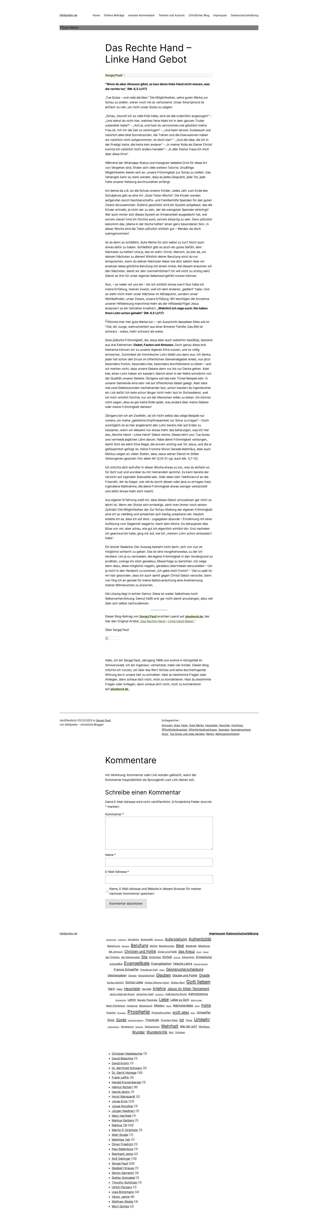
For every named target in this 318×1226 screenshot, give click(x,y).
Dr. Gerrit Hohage (124, 1072)
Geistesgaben (117, 975)
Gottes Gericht (115, 982)
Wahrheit (169, 1026)
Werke (210, 734)
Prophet (111, 1012)
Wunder (138, 1032)
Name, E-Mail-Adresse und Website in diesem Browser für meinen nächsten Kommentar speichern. (155, 891)
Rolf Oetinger (121, 1158)
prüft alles (181, 1012)
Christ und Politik (167, 951)
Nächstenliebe (183, 1005)
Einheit (167, 957)
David (198, 952)
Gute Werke (196, 725)
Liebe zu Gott (179, 1000)
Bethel (153, 946)
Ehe (144, 957)
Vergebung (127, 1026)
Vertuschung (152, 1026)
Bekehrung (113, 946)
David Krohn (120, 1063)
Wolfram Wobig (122, 1201)
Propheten (121, 1013)
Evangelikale (137, 963)
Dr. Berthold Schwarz (127, 1068)
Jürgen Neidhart (123, 1111)
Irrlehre (159, 988)
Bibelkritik (191, 946)
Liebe (164, 999)
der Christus (113, 957)
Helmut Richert (122, 1087)
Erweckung (204, 957)
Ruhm (193, 1013)
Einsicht (177, 957)
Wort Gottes (120, 1206)
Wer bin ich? (188, 1026)
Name (110, 855)
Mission (159, 1005)
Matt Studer (120, 1135)
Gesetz (132, 975)
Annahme (133, 939)
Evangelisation (161, 963)
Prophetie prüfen (161, 1012)
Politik (206, 1005)
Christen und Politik (140, 951)
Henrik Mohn (121, 1092)
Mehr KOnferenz (115, 1005)
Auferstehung (176, 939)
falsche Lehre (182, 963)
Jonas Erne (120, 1101)
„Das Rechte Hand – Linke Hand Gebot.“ (167, 621)
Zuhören (180, 1032)
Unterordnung (113, 1027)
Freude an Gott (149, 969)
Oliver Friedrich (122, 1144)
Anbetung (122, 940)
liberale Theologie (147, 1000)
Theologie (152, 1020)
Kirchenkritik (120, 1000)
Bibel (180, 946)
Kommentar (114, 814)
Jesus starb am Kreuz (121, 994)
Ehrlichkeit (155, 957)
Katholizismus (198, 994)
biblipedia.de (68, 15)
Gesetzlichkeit (146, 975)
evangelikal (116, 963)
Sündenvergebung (135, 1020)
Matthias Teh (121, 1139)
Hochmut (237, 725)
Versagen (139, 1027)
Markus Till (119, 1125)
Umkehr (202, 1019)
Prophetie (139, 1012)
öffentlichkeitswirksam (203, 729)
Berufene (125, 946)
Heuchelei (211, 725)
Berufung (139, 945)
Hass (119, 989)
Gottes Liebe (134, 982)
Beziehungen (166, 946)
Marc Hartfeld (121, 1115)
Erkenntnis (188, 957)
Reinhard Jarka (122, 1154)
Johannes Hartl (145, 994)
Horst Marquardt (123, 1096)
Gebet (161, 970)
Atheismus (159, 940)
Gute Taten (181, 725)
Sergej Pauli (148, 616)
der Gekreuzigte (130, 957)
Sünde (121, 1020)
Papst (197, 1006)
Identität (146, 989)
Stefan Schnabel (123, 1177)
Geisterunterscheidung (184, 969)
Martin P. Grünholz (125, 1130)
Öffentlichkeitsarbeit (174, 729)
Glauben (163, 975)
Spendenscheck (241, 729)
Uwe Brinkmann (123, 1192)
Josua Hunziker (122, 1106)
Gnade (204, 975)
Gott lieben (198, 982)
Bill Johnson (116, 951)
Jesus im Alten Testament (188, 989)
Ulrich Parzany (122, 1187)
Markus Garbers (123, 1120)
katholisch (159, 994)
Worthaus (204, 1026)
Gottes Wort (178, 982)
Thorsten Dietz (169, 1020)
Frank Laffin (120, 1077)
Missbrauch (145, 1005)
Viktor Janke (121, 1196)
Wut (171, 1032)
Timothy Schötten (124, 1182)
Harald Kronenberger (126, 1082)
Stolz (165, 734)
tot (181, 1020)
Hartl (111, 989)
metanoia (132, 1005)
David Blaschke (122, 1058)
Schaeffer (204, 1012)
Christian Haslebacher (127, 1053)
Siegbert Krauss (123, 1168)
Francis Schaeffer (126, 969)
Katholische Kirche (176, 994)
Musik (168, 1006)
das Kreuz (187, 951)
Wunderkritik (157, 1032)
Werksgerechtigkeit (227, 734)
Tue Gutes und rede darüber (187, 734)
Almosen (167, 725)
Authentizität (200, 939)
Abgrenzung (111, 940)
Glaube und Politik (184, 975)
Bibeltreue (204, 946)
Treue (189, 1020)
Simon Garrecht (123, 1173)
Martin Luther (196, 1000)
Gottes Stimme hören (157, 982)
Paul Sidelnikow (122, 1149)
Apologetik (147, 939)
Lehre (132, 1000)
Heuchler (224, 725)
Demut (206, 952)
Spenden (223, 729)
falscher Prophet (201, 964)
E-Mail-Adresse (117, 871)
